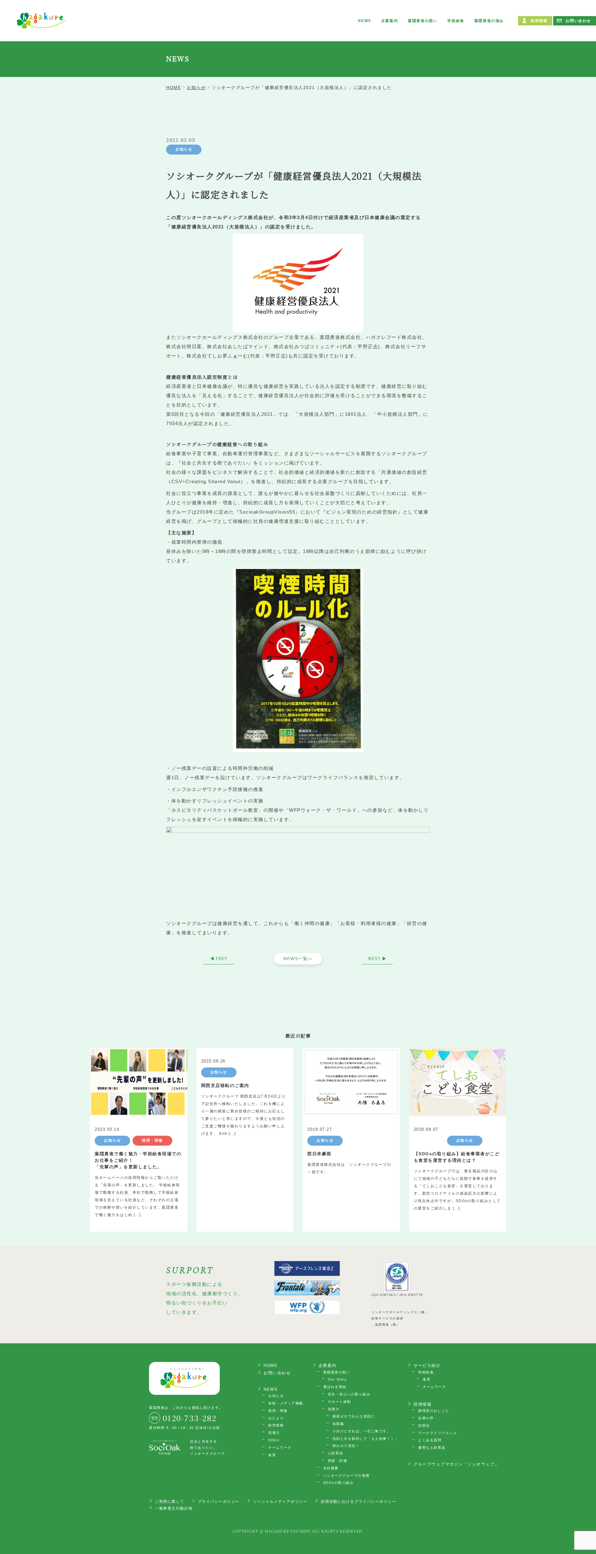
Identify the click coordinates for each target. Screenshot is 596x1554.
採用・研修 (278, 1411)
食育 (272, 1455)
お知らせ (183, 149)
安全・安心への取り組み (349, 1394)
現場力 (274, 1433)
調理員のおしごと (433, 1411)
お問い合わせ (578, 21)
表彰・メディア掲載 (285, 1403)
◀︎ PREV (219, 958)
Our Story (337, 1379)
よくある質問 (429, 1440)
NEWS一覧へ (298, 958)
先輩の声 (426, 1418)
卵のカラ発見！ (346, 1446)
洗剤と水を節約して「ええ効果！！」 (365, 1438)
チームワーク (279, 1447)
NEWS (364, 21)
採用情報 (539, 21)
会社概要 (331, 1468)
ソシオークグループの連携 (346, 1475)
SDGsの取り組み (338, 1482)
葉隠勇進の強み (489, 21)
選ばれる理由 (334, 1387)
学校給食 (455, 21)
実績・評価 (337, 1460)
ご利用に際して (169, 1501)
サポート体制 (339, 1402)
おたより (276, 1418)
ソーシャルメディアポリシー (280, 1501)
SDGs (273, 1440)
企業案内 (389, 21)
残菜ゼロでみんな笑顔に (353, 1416)
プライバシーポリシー (219, 1501)
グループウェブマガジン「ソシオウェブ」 (456, 1464)
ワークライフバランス (437, 1433)
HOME (271, 1365)
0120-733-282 (190, 1417)
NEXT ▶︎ (377, 958)
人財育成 (335, 1453)
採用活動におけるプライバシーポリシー (358, 1501)
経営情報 (276, 1425)
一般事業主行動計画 (174, 1508)
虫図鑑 (338, 1424)
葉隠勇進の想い (422, 21)
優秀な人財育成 (431, 1447)
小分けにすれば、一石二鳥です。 (361, 1431)
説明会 (424, 1425)
